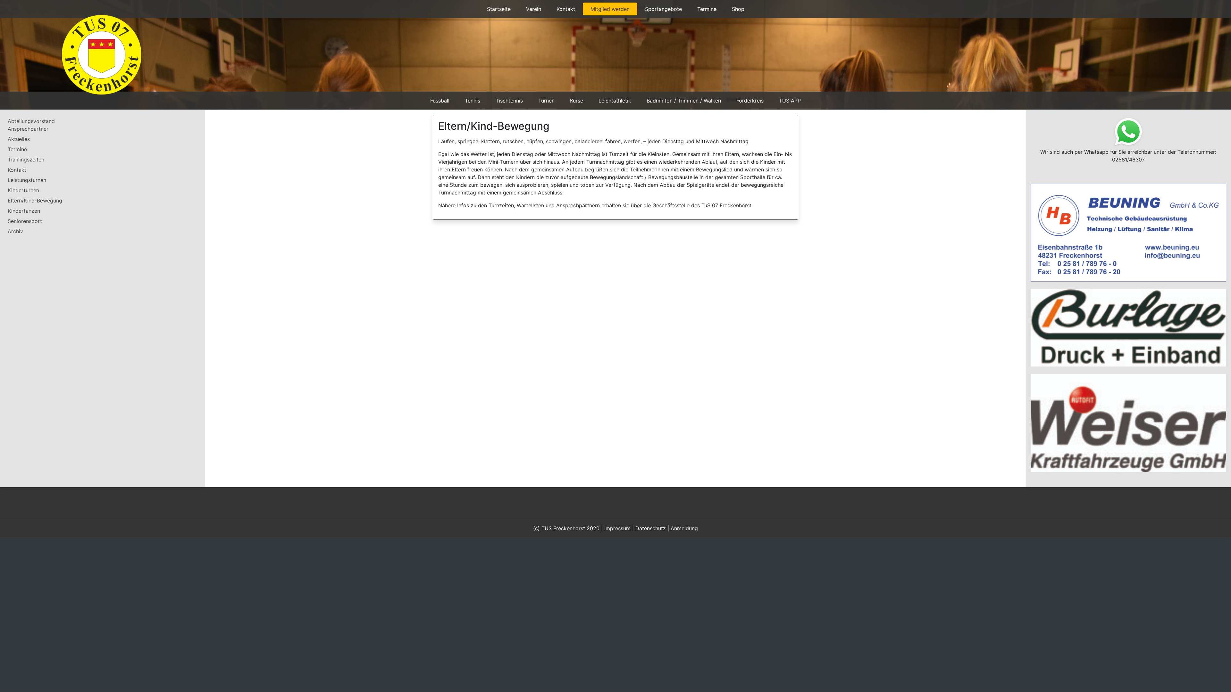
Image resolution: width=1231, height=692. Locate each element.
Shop (738, 9)
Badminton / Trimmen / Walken (684, 100)
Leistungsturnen (27, 180)
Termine (706, 9)
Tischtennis (509, 100)
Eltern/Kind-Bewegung (35, 200)
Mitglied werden (610, 9)
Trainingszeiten (26, 159)
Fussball (439, 100)
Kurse (576, 100)
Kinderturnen (23, 190)
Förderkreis (750, 100)
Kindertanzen (24, 211)
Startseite (499, 9)
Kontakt (566, 9)
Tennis (472, 100)
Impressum (617, 467)
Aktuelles (19, 139)
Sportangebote (663, 9)
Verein (533, 9)
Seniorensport (25, 221)
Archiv (15, 231)
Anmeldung (684, 467)
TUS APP (790, 100)
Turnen (546, 100)
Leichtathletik (615, 100)
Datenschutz (650, 467)
